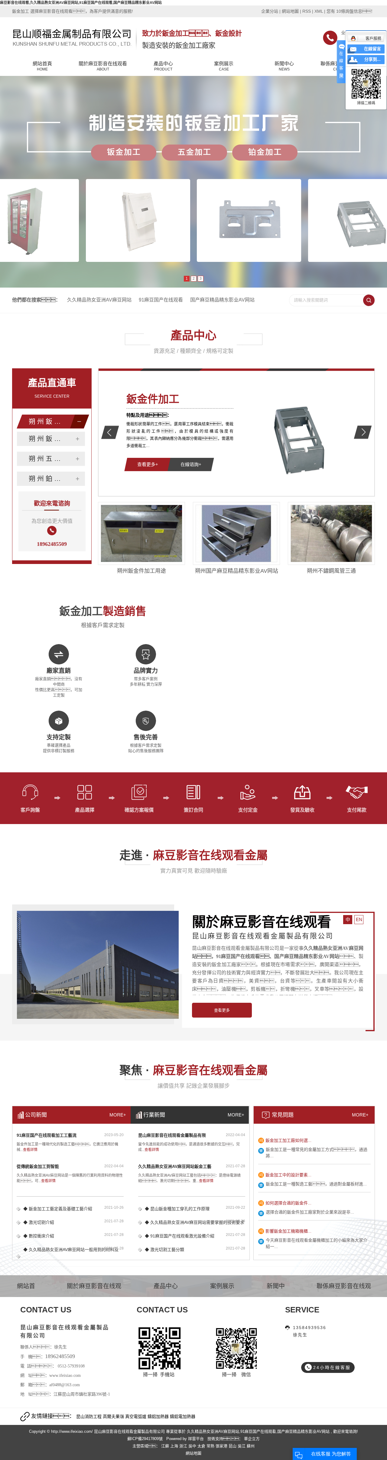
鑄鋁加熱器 (159, 1416)
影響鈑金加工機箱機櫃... (288, 1231)
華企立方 (251, 1438)
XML (318, 11)
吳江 (242, 1446)
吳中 (192, 1446)
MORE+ (360, 1114)
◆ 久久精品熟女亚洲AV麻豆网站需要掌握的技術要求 (194, 1222)
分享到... (372, 59)
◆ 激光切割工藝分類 (164, 1249)
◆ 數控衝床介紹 (38, 1236)
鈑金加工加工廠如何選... (288, 1140)
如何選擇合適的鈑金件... (288, 1203)
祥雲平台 (196, 1438)
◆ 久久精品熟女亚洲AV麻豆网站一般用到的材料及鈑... (71, 1256)
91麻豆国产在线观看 (161, 299)
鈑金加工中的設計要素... (288, 1174)
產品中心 (163, 66)
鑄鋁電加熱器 (182, 1416)
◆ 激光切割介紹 (38, 1222)
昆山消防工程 (89, 1416)
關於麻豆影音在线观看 (103, 66)
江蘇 (165, 1446)
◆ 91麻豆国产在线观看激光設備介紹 (179, 1236)
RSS (306, 11)
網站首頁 (42, 66)
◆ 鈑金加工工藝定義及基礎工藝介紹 (57, 1208)
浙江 (183, 1446)
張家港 (222, 1446)
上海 (174, 1446)
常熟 (211, 1446)
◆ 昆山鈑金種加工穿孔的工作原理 (177, 1208)
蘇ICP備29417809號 (145, 1438)
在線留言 (372, 49)
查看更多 (222, 1010)
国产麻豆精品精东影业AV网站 (222, 299)
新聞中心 (284, 66)
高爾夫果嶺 (114, 1416)
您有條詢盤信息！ (351, 11)
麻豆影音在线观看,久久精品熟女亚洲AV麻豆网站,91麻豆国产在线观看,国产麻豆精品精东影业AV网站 (81, 3)
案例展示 (223, 66)
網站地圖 (291, 11)
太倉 (202, 1446)
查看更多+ (147, 457)
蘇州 (251, 1446)
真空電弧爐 (136, 1416)
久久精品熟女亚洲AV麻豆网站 (99, 299)
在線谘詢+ (190, 457)
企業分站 (269, 11)
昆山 (233, 1446)
